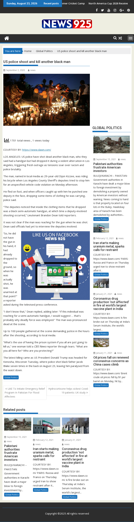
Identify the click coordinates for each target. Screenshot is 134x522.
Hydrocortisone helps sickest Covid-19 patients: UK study (68, 390)
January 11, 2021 (104, 352)
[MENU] (130, 38)
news (32, 70)
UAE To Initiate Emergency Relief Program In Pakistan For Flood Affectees (25, 392)
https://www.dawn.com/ (36, 149)
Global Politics (11, 377)
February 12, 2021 (44, 439)
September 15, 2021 (16, 436)
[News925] (6, 37)
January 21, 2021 (72, 439)
